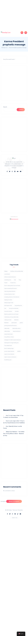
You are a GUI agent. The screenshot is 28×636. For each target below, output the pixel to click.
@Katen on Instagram (14, 501)
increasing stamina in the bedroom (11, 297)
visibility (19, 351)
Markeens (16, 319)
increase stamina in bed (9, 294)
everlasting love (7, 279)
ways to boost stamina (9, 354)
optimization (14, 322)
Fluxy (20, 279)
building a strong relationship (16, 271)
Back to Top (14, 517)
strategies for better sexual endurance (12, 339)
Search (5, 107)
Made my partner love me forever (11, 314)
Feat (15, 279)
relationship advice (16, 328)
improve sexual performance (10, 288)
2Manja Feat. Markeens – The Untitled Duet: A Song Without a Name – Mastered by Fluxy (13, 433)
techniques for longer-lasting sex (11, 342)
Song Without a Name (9, 337)
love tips (17, 311)
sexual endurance (16, 331)
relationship (6, 328)
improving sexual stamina (9, 291)
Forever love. (13, 282)
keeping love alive (8, 299)
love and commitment (13, 308)
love (5, 308)
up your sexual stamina (9, 351)
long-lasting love (18, 305)
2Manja (5, 271)
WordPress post (7, 359)
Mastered (6, 322)
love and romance (8, 311)
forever (5, 282)
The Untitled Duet (8, 345)
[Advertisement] (14, 14)
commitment (7, 274)
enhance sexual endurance (10, 277)
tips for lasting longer (9, 348)
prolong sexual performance (10, 325)
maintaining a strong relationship (11, 317)
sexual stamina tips (8, 334)
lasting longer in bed (8, 302)
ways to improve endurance (10, 357)
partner (21, 322)
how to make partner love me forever (12, 285)
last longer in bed (8, 305)
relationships (7, 331)
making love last (7, 319)
